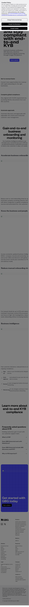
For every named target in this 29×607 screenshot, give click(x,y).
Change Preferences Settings (14, 19)
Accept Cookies (14, 28)
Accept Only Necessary (14, 24)
